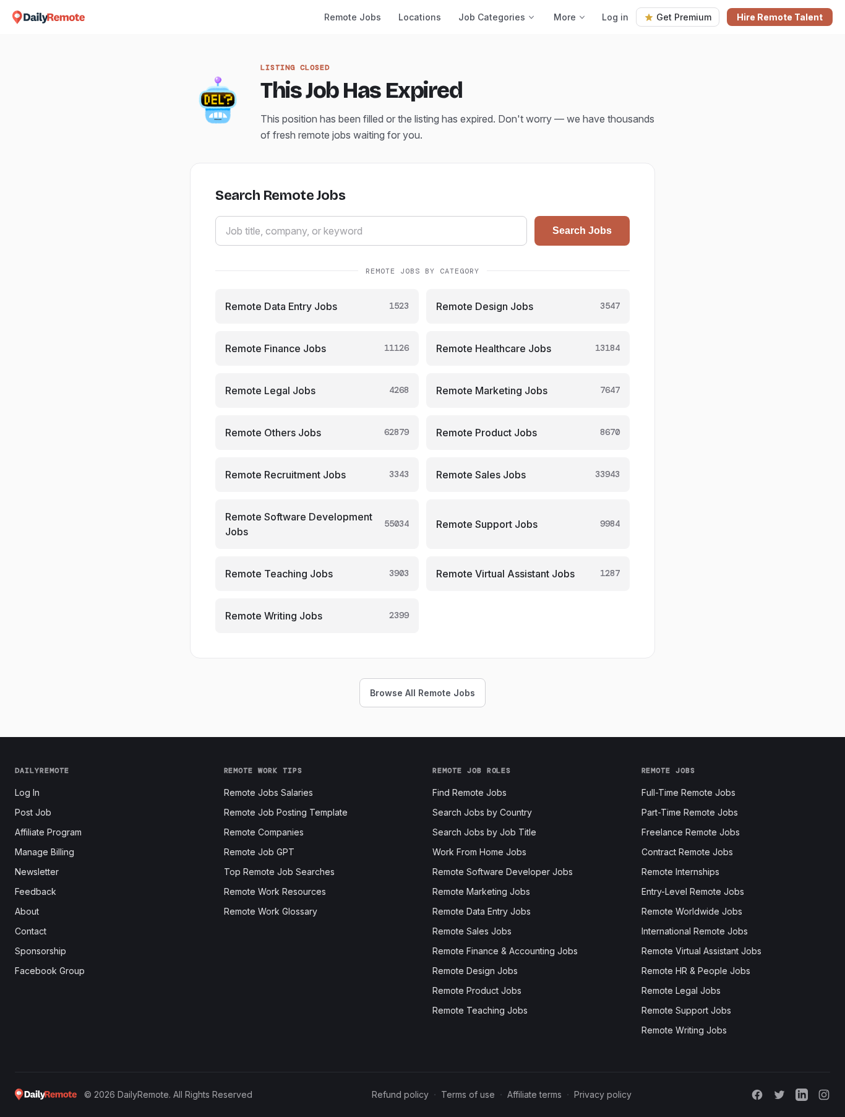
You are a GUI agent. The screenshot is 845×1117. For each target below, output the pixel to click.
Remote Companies (264, 832)
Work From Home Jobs (479, 852)
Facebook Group (50, 970)
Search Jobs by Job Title (484, 832)
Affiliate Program (48, 832)
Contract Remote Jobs (687, 852)
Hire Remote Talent (780, 17)
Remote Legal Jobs (681, 990)
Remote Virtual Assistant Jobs (701, 951)
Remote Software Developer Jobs (502, 871)
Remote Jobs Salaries (268, 792)
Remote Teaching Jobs (480, 1010)
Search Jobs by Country (482, 812)
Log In (27, 792)
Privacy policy (603, 1094)
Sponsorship (40, 951)
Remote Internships (680, 871)
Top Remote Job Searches (279, 871)
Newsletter (37, 871)
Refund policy (400, 1094)
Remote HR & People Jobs (695, 970)
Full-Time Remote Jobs (688, 792)
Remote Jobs (352, 17)
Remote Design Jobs (475, 970)
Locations (419, 17)
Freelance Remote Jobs (690, 832)
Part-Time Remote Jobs (689, 812)
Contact (30, 931)
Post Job (33, 812)
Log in (615, 17)
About (27, 911)
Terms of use (468, 1094)
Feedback (35, 891)
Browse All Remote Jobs (422, 693)
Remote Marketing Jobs (481, 891)
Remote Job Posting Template (286, 812)
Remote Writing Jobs (684, 1030)
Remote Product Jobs (476, 990)
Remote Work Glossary (270, 911)
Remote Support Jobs (686, 1010)
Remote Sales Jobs (472, 931)
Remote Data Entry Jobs (481, 911)
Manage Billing (44, 852)
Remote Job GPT (259, 852)
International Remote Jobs (694, 931)
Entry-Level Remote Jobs (692, 891)
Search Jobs (582, 230)
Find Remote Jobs (469, 792)
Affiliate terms (534, 1094)
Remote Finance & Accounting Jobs (505, 951)
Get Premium (683, 17)
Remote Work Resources (275, 891)
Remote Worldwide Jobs (691, 911)
